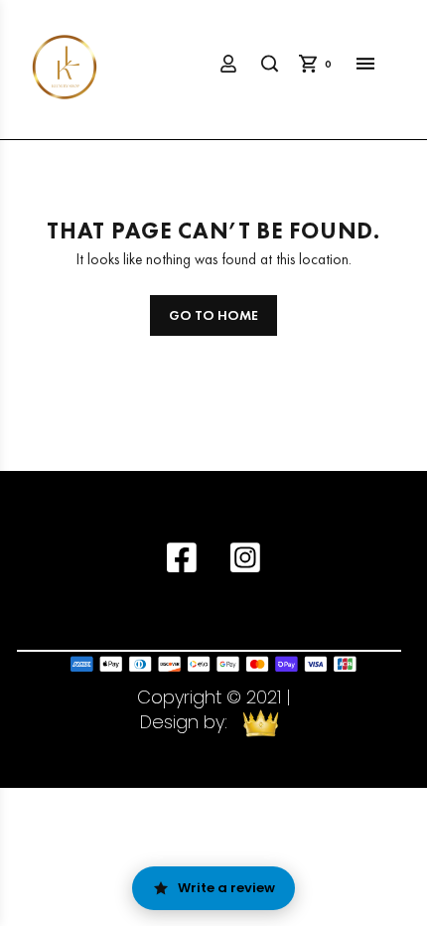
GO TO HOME (213, 315)
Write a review (226, 887)
